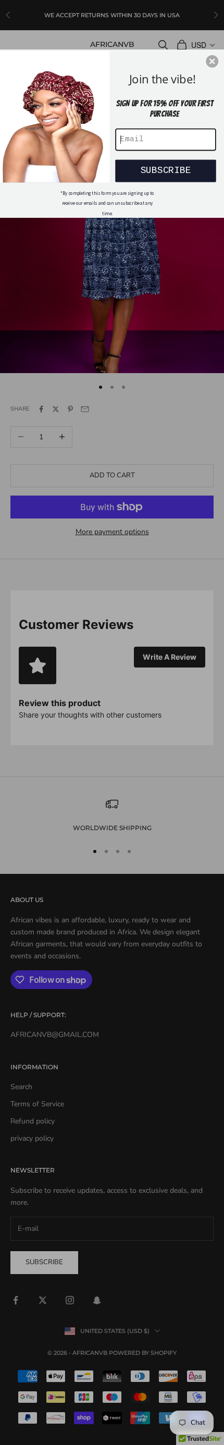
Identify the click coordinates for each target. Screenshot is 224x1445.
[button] (212, 61)
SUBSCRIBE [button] (166, 170)
